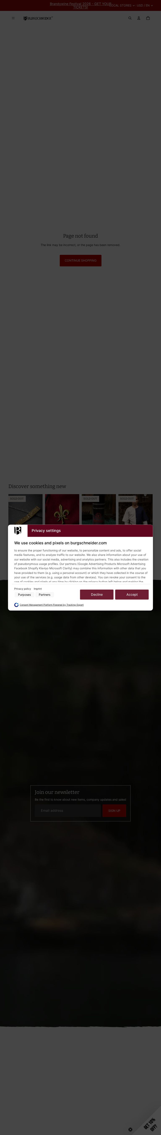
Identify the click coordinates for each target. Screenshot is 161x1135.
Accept (132, 595)
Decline (97, 595)
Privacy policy (23, 588)
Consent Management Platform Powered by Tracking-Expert (52, 605)
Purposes (24, 594)
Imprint (38, 588)
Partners (44, 594)
